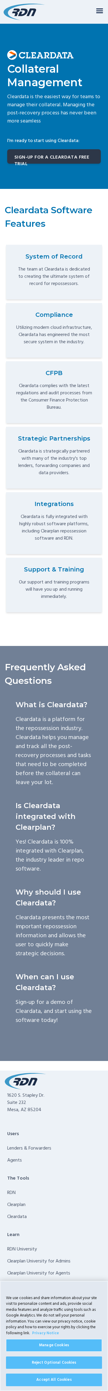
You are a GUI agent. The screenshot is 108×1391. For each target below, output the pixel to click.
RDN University (22, 1249)
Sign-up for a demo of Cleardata (44, 1007)
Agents (14, 1160)
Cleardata (17, 1217)
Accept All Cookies (53, 1380)
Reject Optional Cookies (54, 1362)
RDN (11, 1193)
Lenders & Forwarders (29, 1148)
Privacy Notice (45, 1333)
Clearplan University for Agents (38, 1273)
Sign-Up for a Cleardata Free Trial (51, 158)
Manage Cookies (54, 1345)
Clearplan (16, 1205)
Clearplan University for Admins (38, 1261)
